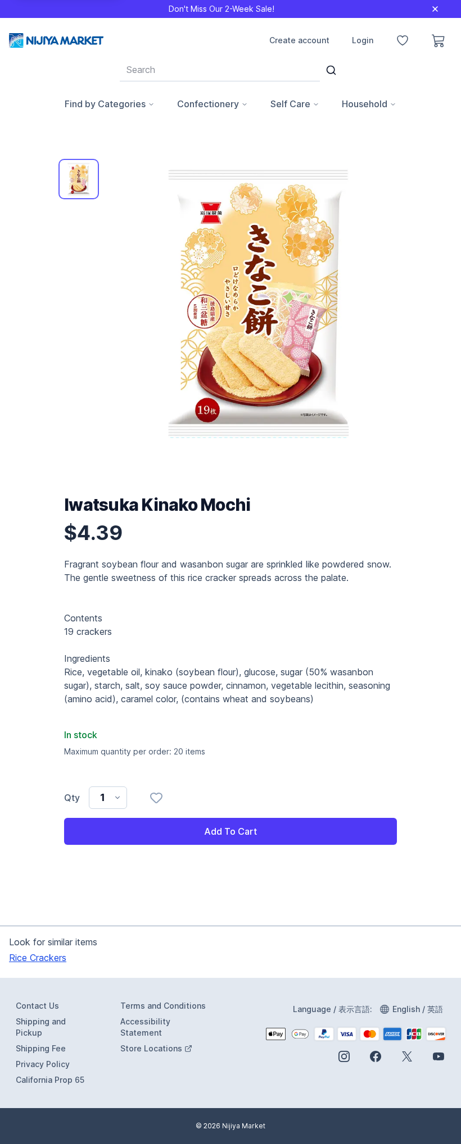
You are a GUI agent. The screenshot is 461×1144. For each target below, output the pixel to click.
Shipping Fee (41, 1048)
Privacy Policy (43, 1064)
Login (362, 40)
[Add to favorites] (156, 797)
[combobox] (220, 69)
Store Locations (165, 1049)
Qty (72, 797)
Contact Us (37, 1005)
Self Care (290, 103)
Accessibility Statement (145, 1027)
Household (364, 103)
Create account (299, 40)
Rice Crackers (37, 957)
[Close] (435, 9)
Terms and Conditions (163, 1005)
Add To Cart (230, 831)
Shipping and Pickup (41, 1027)
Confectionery (208, 103)
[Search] (331, 70)
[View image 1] (79, 179)
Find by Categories (105, 103)
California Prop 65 (50, 1079)
